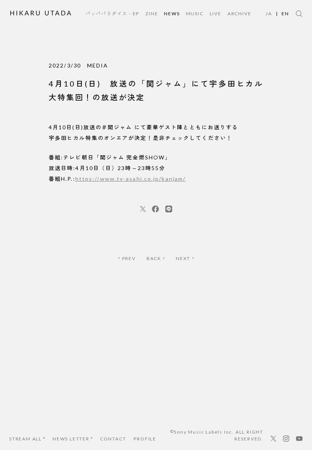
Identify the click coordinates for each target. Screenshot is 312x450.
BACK (153, 258)
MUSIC (195, 13)
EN (285, 13)
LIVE (215, 13)
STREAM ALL (25, 439)
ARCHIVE (240, 13)
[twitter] (143, 209)
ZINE (151, 13)
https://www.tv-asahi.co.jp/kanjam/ (130, 178)
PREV (129, 258)
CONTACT (113, 439)
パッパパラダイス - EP (112, 13)
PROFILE (145, 439)
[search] (299, 14)
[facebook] (155, 209)
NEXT (183, 258)
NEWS (172, 13)
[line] (168, 209)
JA (269, 13)
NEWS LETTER (71, 439)
